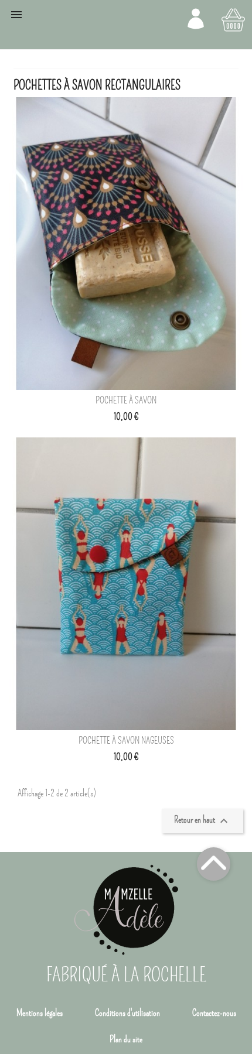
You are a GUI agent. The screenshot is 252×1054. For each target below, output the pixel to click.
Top (213, 864)
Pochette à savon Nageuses (126, 741)
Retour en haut (202, 821)
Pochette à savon (126, 400)
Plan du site (126, 1039)
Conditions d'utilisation (127, 1013)
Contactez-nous (214, 1013)
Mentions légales (39, 1013)
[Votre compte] (195, 18)
